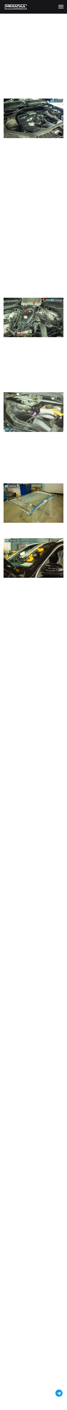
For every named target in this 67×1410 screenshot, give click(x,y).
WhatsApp (25, 595)
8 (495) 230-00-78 (40, 591)
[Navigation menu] (60, 7)
